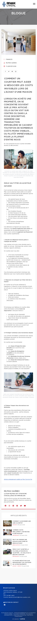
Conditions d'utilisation (19, 615)
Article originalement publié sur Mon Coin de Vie (18, 479)
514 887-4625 (10, 595)
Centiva (22, 618)
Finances (9, 59)
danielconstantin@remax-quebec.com (19, 597)
